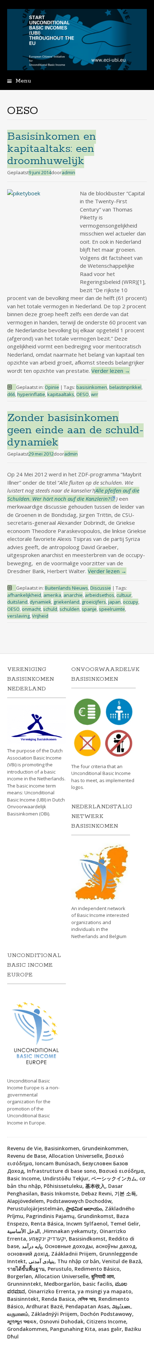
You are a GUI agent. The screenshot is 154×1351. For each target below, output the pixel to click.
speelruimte (112, 609)
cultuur (123, 595)
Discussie (100, 588)
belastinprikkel (125, 387)
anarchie (73, 595)
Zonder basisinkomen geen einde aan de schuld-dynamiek (75, 430)
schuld (50, 609)
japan (114, 602)
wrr (94, 394)
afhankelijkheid (24, 595)
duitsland (17, 602)
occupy (130, 602)
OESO (82, 394)
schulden (69, 609)
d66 (11, 394)
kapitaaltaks (60, 394)
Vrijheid (40, 616)
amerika (52, 595)
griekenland (66, 602)
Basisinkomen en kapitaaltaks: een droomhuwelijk (51, 149)
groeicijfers (94, 602)
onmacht (31, 609)
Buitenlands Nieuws (66, 588)
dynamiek (40, 602)
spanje (89, 609)
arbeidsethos (99, 595)
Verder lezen (110, 370)
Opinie (52, 387)
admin (68, 172)
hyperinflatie (31, 394)
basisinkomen (91, 387)
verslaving (18, 616)
